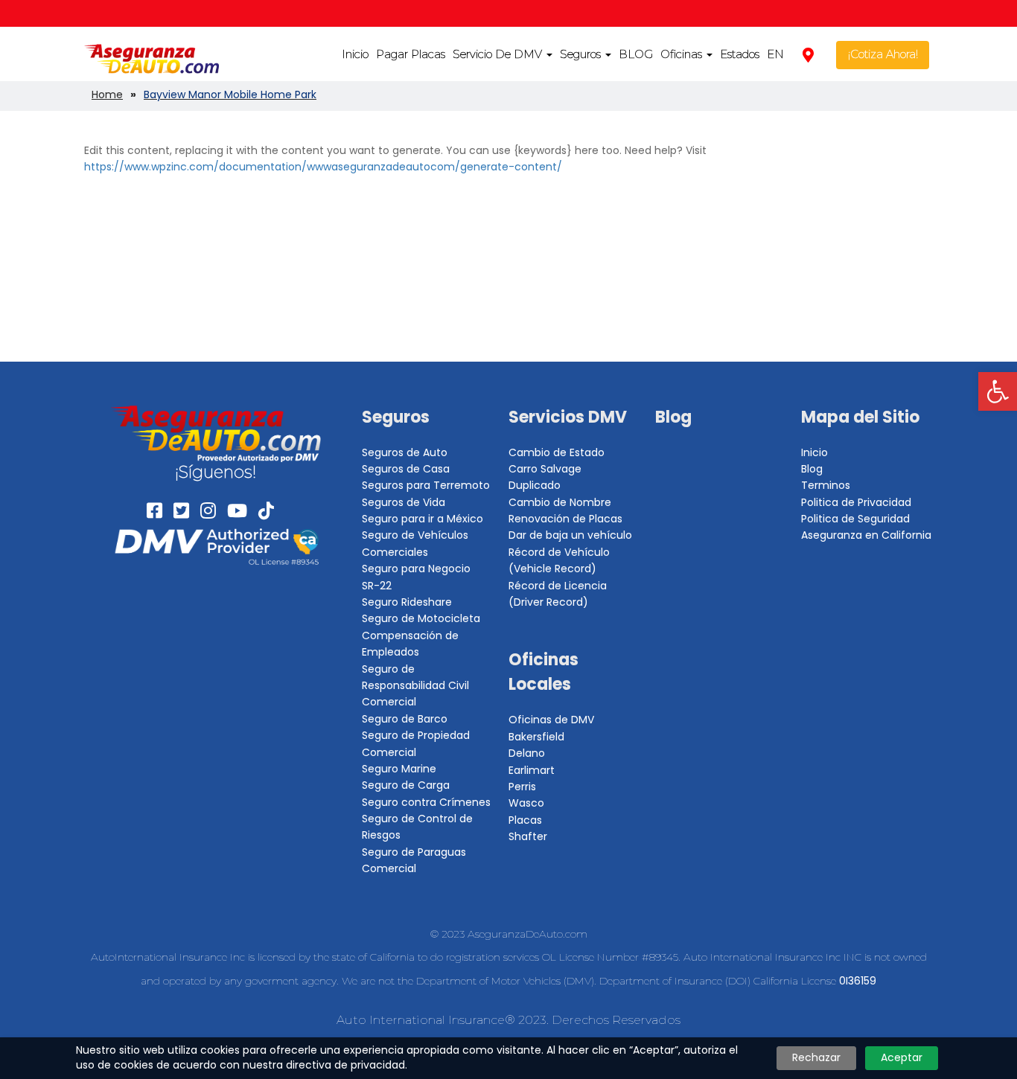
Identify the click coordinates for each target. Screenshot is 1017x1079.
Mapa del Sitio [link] (860, 417)
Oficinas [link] (682, 54)
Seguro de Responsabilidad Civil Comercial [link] (415, 686)
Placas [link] (525, 820)
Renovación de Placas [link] (565, 518)
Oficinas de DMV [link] (551, 719)
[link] (997, 391)
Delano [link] (526, 753)
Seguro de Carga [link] (406, 785)
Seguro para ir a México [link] (422, 518)
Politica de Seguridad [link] (855, 518)
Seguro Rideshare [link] (407, 602)
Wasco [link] (526, 802)
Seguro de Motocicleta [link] (421, 618)
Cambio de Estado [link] (556, 452)
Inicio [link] (355, 54)
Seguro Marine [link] (399, 768)
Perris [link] (522, 786)
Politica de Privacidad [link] (856, 502)
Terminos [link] (825, 485)
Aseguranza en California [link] (866, 535)
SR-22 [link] (377, 585)
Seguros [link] (582, 54)
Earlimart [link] (531, 770)
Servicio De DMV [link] (499, 54)
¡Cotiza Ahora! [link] (883, 54)
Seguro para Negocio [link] (416, 568)
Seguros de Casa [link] (406, 468)
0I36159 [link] (857, 980)
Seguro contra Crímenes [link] (426, 802)
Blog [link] (673, 417)
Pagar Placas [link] (410, 54)
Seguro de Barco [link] (404, 718)
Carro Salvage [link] (544, 468)
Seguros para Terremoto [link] (426, 485)
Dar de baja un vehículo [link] (570, 535)
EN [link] (775, 54)
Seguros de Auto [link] (404, 452)
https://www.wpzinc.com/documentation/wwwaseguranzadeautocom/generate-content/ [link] (323, 166)
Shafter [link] (527, 836)
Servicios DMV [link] (567, 417)
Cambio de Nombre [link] (559, 502)
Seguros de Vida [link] (403, 502)
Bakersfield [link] (536, 736)
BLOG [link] (636, 54)
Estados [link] (739, 54)
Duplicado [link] (534, 485)
